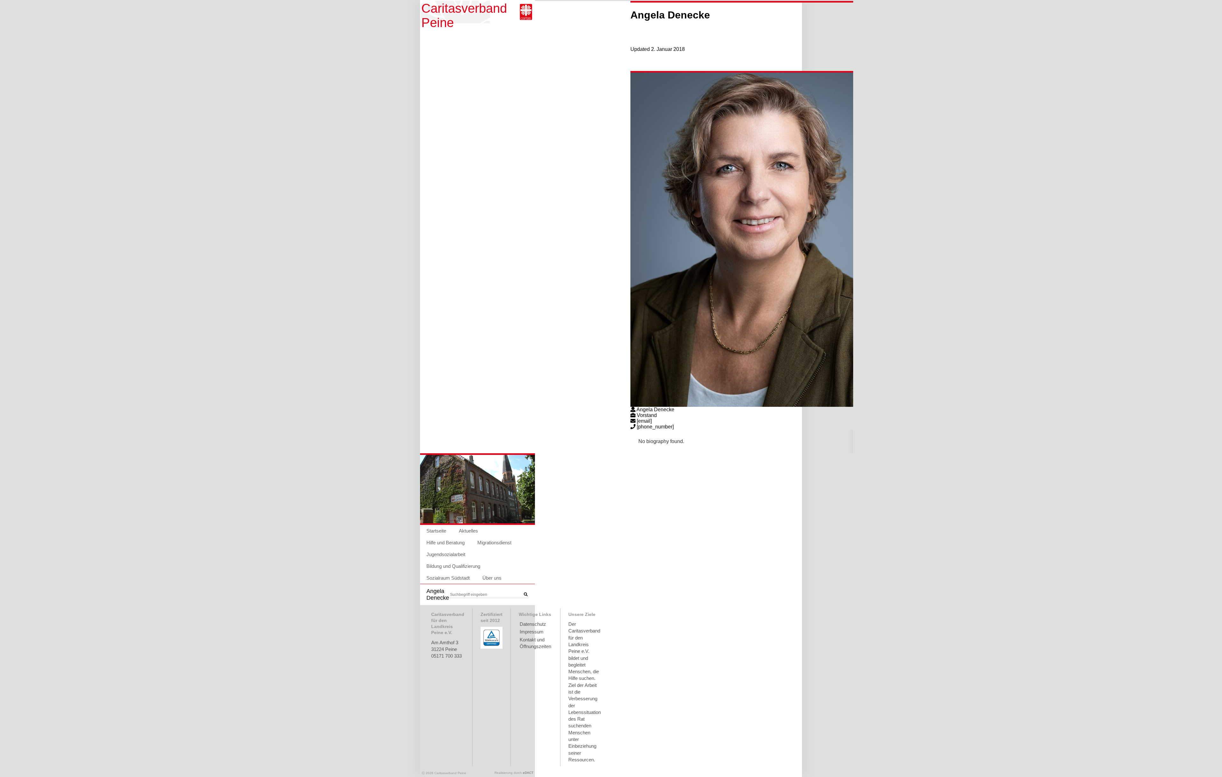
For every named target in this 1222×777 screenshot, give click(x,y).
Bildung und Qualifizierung (453, 566)
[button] (526, 594)
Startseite (436, 530)
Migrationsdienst (494, 542)
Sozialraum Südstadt (448, 578)
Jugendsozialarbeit (445, 554)
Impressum (532, 631)
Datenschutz (533, 624)
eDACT (528, 772)
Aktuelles (468, 530)
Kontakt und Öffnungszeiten (535, 643)
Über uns (492, 578)
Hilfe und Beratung (445, 542)
